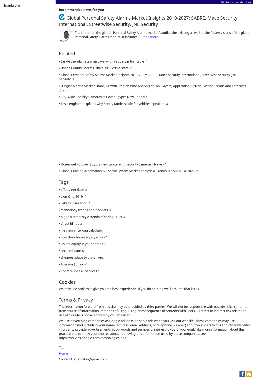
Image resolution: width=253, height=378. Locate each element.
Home (63, 353)
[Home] (62, 18)
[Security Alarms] (145, 61)
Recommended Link (238, 2)
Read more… (151, 37)
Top (61, 347)
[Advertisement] (155, 133)
